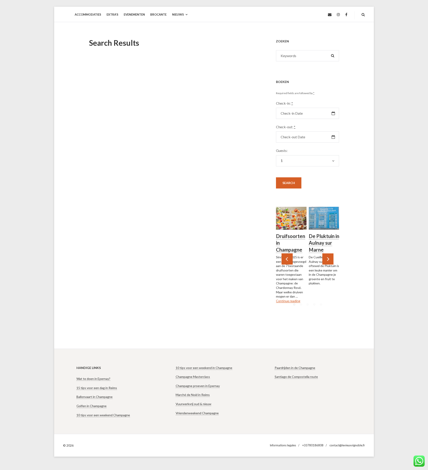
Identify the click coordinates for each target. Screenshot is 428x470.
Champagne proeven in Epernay (198, 386)
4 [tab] (314, 304)
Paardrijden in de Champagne (295, 368)
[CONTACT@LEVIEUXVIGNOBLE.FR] (329, 15)
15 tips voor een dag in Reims (96, 388)
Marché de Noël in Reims (193, 395)
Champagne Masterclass (193, 377)
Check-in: (284, 103)
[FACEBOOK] (346, 15)
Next (327, 259)
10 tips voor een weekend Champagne (103, 415)
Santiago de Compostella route (296, 377)
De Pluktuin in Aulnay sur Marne (324, 243)
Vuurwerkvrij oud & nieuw (193, 404)
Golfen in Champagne (91, 406)
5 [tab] (321, 304)
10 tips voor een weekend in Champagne (204, 368)
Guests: (282, 150)
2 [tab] (301, 304)
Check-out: (285, 127)
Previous (287, 259)
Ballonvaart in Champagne (94, 397)
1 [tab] (294, 304)
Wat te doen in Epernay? (93, 379)
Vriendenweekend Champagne (197, 413)
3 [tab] (307, 304)
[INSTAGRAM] (338, 15)
